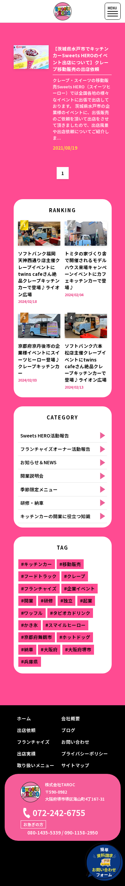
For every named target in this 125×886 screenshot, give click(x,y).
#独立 (66, 600)
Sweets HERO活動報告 (44, 435)
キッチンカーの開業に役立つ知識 (55, 516)
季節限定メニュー (39, 489)
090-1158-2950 (81, 832)
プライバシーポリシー (84, 753)
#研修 (47, 600)
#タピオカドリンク (70, 613)
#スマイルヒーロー (65, 625)
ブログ (68, 730)
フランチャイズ (33, 741)
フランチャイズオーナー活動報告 (55, 449)
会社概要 (70, 718)
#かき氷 (29, 625)
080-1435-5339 (44, 832)
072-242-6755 (59, 812)
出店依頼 (26, 730)
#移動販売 (70, 564)
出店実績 (26, 753)
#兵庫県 (29, 661)
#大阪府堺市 (78, 649)
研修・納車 (32, 502)
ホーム (24, 718)
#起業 (86, 600)
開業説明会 (32, 475)
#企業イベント (79, 588)
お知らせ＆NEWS (38, 462)
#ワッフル (32, 613)
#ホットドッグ (74, 637)
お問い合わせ (75, 741)
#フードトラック (39, 576)
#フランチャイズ (39, 588)
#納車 (27, 649)
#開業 (27, 600)
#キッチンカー (36, 564)
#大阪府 (49, 649)
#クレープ (74, 576)
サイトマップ (75, 765)
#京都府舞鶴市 (36, 637)
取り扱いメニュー (35, 765)
